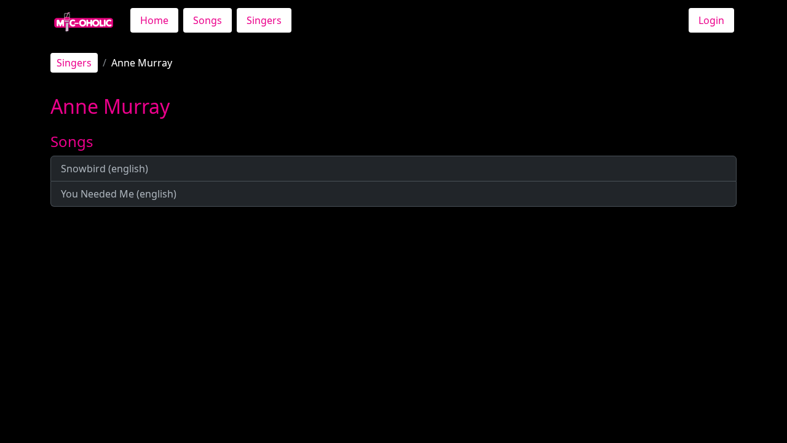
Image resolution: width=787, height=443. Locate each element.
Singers (264, 20)
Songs (207, 20)
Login (711, 20)
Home (154, 20)
